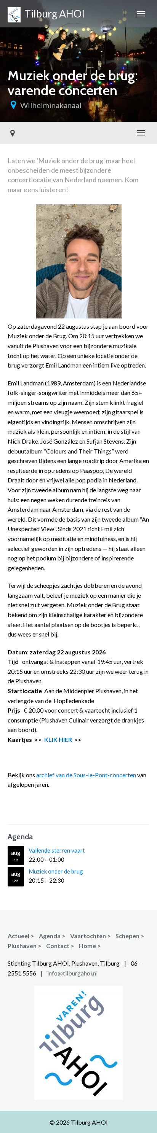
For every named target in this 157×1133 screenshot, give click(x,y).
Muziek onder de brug (56, 871)
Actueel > (21, 935)
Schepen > (129, 935)
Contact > (60, 945)
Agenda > (52, 935)
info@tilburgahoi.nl (72, 973)
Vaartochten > (90, 935)
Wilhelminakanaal (51, 105)
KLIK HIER (57, 739)
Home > (90, 945)
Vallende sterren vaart (57, 850)
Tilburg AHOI (53, 13)
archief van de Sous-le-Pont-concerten (86, 774)
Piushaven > (25, 945)
